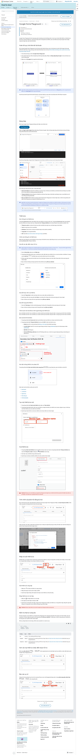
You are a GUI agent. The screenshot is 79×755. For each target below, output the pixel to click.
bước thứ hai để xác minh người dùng (34, 233)
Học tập (7, 7)
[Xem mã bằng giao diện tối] (68, 623)
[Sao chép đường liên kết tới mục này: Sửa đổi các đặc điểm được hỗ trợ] (38, 244)
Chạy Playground (24, 127)
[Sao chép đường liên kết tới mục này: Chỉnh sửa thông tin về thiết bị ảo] (38, 237)
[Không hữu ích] (70, 21)
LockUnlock (24, 391)
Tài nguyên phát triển (56, 727)
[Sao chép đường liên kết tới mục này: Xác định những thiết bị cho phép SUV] (40, 364)
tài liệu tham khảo (52, 638)
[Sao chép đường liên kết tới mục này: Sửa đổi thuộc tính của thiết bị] (36, 293)
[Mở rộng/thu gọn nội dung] (26, 27)
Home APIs (31, 724)
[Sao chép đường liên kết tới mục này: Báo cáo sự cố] (29, 674)
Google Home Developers (23, 21)
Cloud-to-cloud (6, 5)
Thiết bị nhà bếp (44, 735)
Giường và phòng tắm (45, 737)
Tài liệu (31, 1)
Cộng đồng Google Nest (69, 730)
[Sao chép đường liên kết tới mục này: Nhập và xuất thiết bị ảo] (35, 556)
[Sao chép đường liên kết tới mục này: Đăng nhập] (27, 121)
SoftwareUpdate (25, 397)
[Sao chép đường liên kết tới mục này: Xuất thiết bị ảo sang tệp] (33, 585)
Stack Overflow (67, 728)
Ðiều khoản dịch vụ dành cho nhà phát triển (57, 733)
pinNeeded (26, 327)
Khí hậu (42, 725)
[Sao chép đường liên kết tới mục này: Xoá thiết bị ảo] (29, 447)
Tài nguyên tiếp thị (55, 725)
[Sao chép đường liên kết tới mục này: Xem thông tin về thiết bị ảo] (35, 219)
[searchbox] (7, 11)
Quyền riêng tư (24, 752)
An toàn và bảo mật (44, 727)
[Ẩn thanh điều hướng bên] (14, 753)
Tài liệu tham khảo (24, 7)
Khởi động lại (24, 395)
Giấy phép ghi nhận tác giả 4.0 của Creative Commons (48, 710)
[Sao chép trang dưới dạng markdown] (46, 24)
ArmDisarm (24, 389)
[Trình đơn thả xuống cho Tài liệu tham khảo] (29, 7)
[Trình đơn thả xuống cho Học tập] (10, 7)
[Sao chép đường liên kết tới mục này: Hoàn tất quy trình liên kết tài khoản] (43, 45)
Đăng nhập (76, 1)
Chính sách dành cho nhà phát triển (57, 737)
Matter (18, 722)
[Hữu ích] (69, 21)
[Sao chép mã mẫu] (70, 623)
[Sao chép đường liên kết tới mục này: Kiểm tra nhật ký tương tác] (37, 613)
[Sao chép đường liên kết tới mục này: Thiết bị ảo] (27, 216)
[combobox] (48, 1)
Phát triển (19, 1)
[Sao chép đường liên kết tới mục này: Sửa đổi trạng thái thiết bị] (34, 303)
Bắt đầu (2, 7)
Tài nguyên (25, 1)
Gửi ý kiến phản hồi (65, 24)
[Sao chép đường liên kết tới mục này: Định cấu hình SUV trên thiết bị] (33, 318)
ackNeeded (52, 326)
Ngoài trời (42, 739)
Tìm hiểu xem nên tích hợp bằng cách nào (22, 742)
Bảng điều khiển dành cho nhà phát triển (69, 723)
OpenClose (24, 393)
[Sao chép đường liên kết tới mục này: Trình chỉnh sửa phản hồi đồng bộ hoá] (43, 500)
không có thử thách (43, 324)
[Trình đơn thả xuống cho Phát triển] (18, 7)
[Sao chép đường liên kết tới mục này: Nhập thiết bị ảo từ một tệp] (35, 596)
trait (43, 247)
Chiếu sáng (43, 723)
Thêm (37, 1)
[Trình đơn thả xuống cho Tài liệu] (34, 1)
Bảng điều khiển (68, 1)
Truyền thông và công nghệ (45, 730)
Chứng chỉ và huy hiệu (56, 723)
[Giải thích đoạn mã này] (67, 623)
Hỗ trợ (32, 7)
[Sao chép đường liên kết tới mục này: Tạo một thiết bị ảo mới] (35, 402)
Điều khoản (19, 752)
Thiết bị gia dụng (44, 732)
